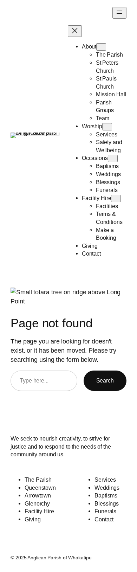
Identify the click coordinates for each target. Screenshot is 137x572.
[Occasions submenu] (113, 158)
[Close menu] (75, 31)
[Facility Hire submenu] (116, 198)
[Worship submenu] (107, 126)
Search (105, 380)
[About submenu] (101, 47)
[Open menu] (119, 13)
